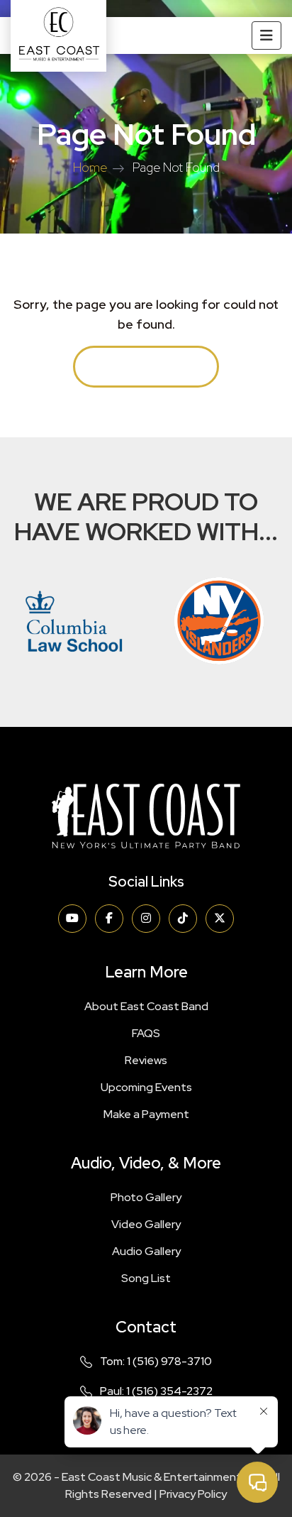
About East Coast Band (146, 1006)
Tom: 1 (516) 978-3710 (156, 1361)
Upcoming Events (146, 1087)
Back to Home (146, 366)
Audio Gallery (146, 1251)
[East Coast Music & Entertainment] (58, 36)
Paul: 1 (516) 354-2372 (156, 1391)
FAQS (146, 1033)
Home (90, 167)
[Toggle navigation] (266, 35)
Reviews (146, 1060)
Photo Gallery (146, 1197)
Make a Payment (146, 1114)
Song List (146, 1278)
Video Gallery (146, 1224)
